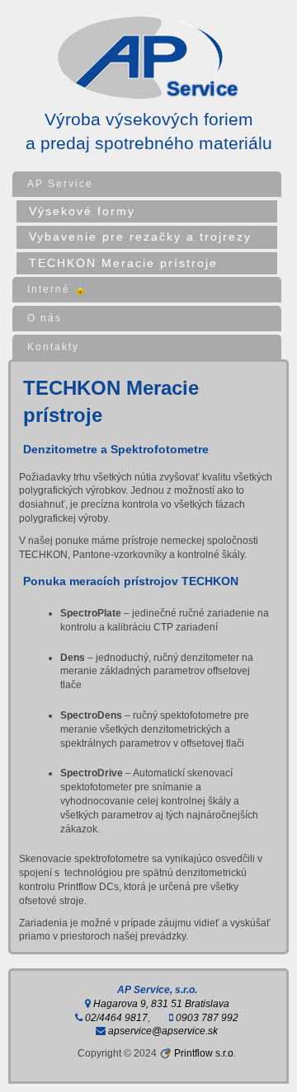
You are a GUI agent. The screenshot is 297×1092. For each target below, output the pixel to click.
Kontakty (53, 347)
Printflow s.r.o (203, 1053)
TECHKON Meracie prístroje (123, 262)
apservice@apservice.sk (162, 1031)
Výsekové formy (82, 211)
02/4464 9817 (115, 1018)
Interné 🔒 (57, 289)
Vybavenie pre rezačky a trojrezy (140, 236)
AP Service (60, 184)
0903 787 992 (205, 1018)
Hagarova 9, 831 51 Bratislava (160, 1004)
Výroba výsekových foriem (149, 119)
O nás (44, 318)
